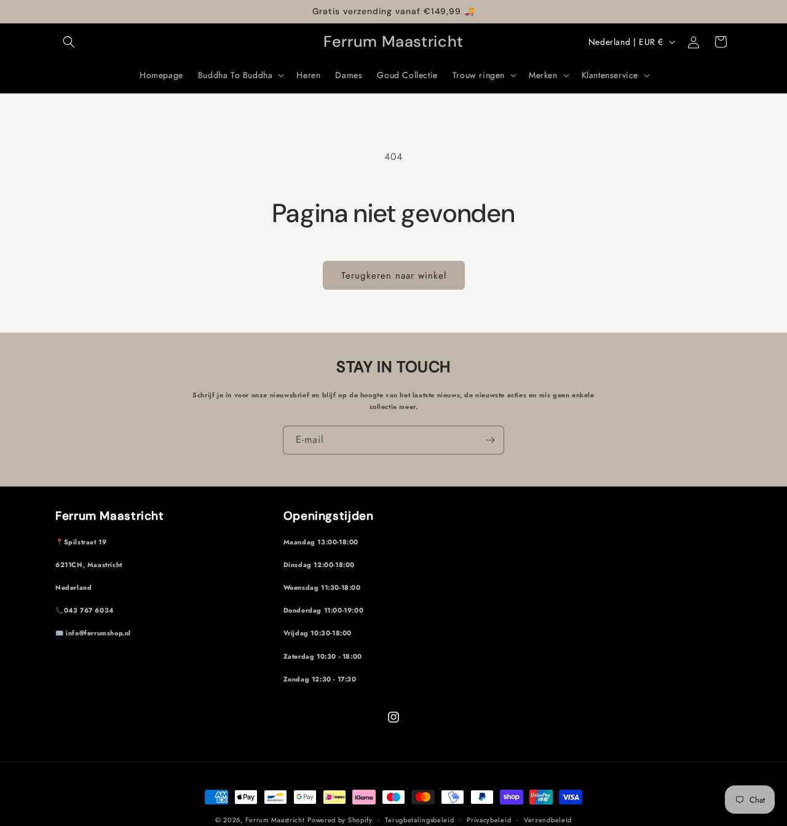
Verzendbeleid (548, 819)
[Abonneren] (490, 440)
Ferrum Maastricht (275, 820)
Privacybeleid (489, 819)
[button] (68, 41)
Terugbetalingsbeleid (419, 819)
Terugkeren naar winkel (393, 275)
